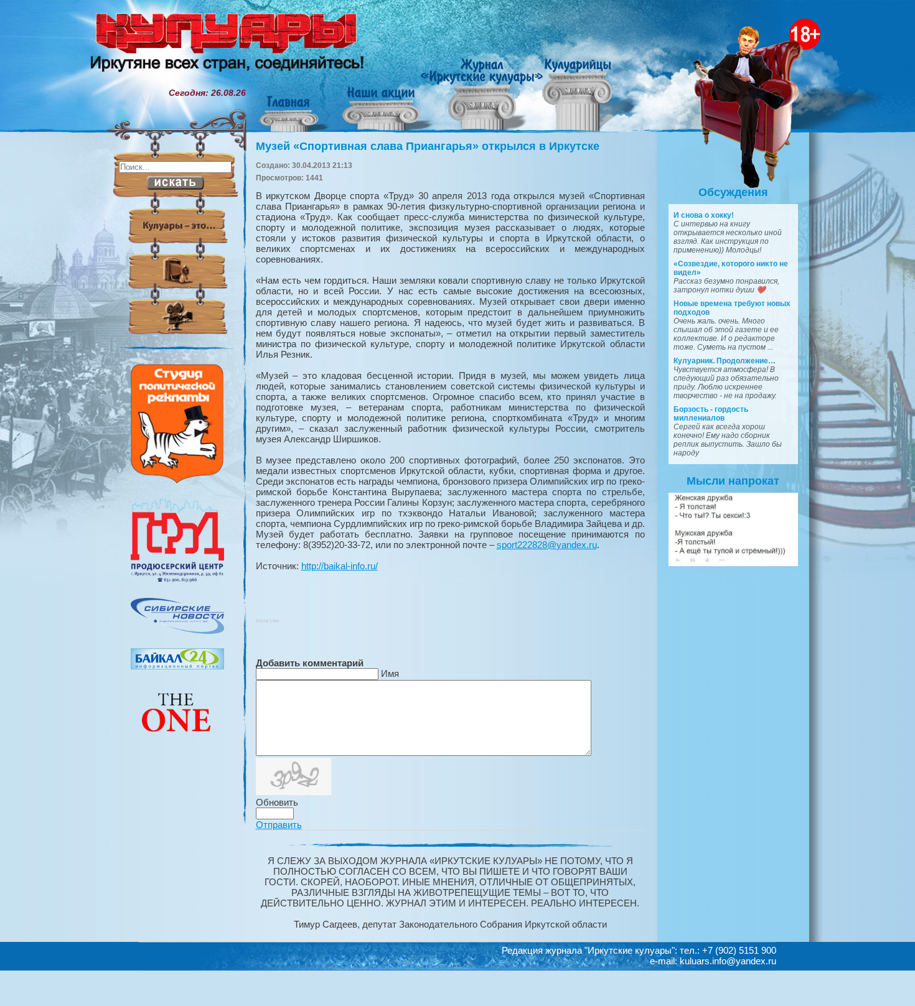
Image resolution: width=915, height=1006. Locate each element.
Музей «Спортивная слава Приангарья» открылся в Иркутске (427, 146)
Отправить (279, 824)
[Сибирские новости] (177, 631)
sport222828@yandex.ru (547, 544)
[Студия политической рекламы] (177, 480)
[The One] (177, 740)
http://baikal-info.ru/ (339, 566)
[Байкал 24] (177, 666)
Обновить (277, 802)
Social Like (267, 620)
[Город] (177, 580)
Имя (390, 673)
